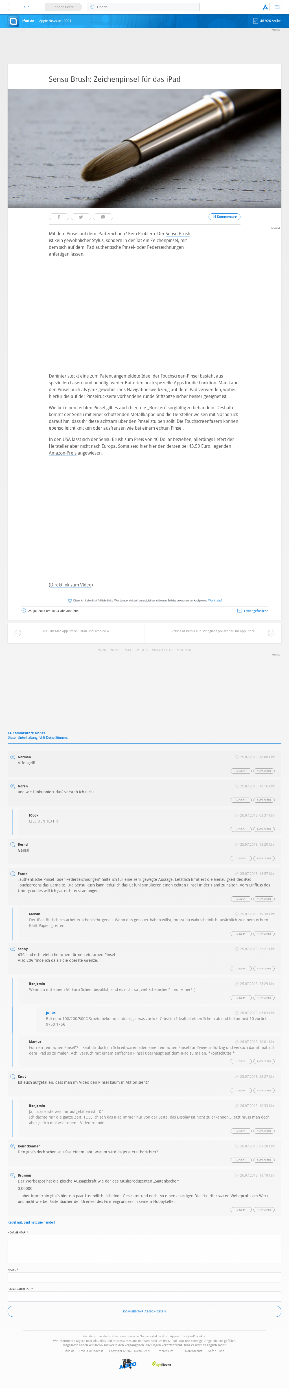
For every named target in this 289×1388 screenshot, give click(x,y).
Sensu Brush (178, 233)
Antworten (264, 771)
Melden (241, 771)
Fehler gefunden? (256, 611)
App (265, 7)
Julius (51, 1013)
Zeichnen (184, 650)
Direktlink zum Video (70, 585)
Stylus (143, 650)
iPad (103, 650)
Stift (129, 650)
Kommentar (18, 1232)
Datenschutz (193, 1351)
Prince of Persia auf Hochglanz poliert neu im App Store (213, 631)
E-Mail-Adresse (20, 1289)
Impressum (165, 1351)
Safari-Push (216, 1351)
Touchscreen (163, 650)
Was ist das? (215, 600)
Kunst (116, 650)
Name (13, 1269)
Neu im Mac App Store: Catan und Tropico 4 (76, 631)
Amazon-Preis (62, 453)
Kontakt (277, 7)
